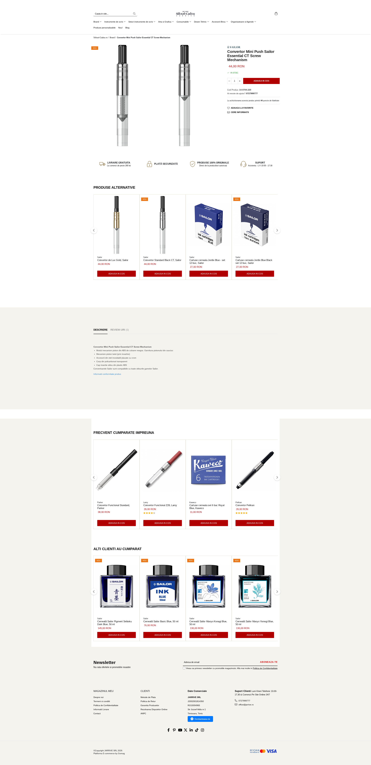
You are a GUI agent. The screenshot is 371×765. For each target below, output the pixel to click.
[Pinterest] (174, 730)
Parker (100, 502)
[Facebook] (168, 730)
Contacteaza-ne (202, 719)
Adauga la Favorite (242, 108)
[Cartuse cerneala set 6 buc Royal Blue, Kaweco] (208, 470)
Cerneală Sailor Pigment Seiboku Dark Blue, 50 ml (114, 623)
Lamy (145, 502)
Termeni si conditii (101, 701)
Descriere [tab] (100, 329)
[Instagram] (202, 730)
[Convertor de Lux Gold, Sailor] (116, 225)
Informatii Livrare (101, 709)
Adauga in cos (261, 81)
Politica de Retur (148, 701)
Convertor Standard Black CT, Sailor (162, 260)
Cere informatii (240, 112)
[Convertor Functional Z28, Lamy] (162, 470)
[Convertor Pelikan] (254, 470)
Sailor (99, 257)
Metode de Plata (148, 697)
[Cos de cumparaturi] (276, 13)
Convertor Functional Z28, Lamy (160, 505)
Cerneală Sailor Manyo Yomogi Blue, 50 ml (254, 623)
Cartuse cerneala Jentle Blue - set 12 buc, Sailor (207, 261)
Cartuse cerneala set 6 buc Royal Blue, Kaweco (206, 507)
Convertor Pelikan (244, 505)
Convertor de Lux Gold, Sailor (112, 260)
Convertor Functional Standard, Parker (113, 507)
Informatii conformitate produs (107, 374)
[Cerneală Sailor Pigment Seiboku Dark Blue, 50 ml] (116, 586)
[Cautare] (134, 13)
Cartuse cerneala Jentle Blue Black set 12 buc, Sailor (253, 261)
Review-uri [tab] (119, 329)
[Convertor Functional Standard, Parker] (116, 470)
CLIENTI (145, 691)
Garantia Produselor (150, 705)
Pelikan (238, 502)
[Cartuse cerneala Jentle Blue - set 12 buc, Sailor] (208, 225)
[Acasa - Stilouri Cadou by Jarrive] (185, 14)
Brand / (113, 37)
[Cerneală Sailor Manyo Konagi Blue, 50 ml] (208, 586)
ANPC (143, 713)
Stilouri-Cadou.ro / (101, 37)
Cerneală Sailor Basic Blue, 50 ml (160, 621)
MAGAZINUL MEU (103, 691)
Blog (127, 27)
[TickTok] (196, 730)
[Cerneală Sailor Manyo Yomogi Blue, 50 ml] (254, 586)
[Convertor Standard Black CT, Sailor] (162, 225)
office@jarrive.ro (246, 704)
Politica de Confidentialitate (265, 668)
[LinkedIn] (191, 730)
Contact (97, 713)
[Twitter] (185, 730)
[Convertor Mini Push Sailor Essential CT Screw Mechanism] (122, 95)
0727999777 (244, 701)
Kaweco (192, 502)
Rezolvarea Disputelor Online (154, 709)
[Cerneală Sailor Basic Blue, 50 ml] (162, 586)
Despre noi (98, 697)
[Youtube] (179, 730)
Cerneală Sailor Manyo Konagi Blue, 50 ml (208, 623)
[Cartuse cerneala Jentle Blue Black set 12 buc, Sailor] (254, 225)
